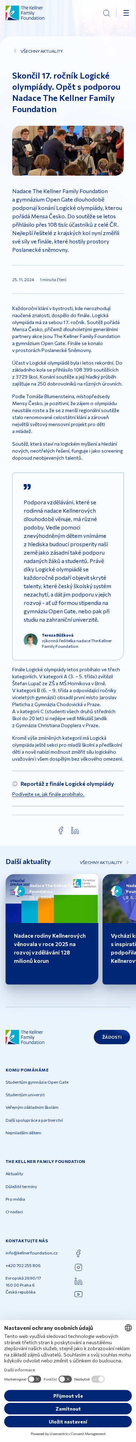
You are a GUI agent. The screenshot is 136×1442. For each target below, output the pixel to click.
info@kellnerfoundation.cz (32, 1252)
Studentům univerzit (25, 1094)
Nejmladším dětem (23, 1132)
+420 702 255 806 (23, 1265)
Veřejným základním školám (32, 1107)
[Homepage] (25, 13)
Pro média (15, 1198)
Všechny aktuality (42, 51)
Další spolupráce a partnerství (34, 1120)
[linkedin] (75, 830)
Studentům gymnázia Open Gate (37, 1081)
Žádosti (112, 1036)
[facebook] (61, 830)
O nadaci (14, 1211)
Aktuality (14, 1173)
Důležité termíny (21, 1186)
